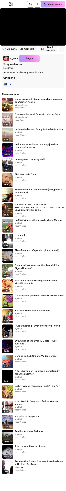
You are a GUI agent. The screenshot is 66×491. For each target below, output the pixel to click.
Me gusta (11, 48)
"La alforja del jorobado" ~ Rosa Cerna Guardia (39, 295)
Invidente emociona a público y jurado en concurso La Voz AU (37, 146)
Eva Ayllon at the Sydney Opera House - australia (36, 342)
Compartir (29, 48)
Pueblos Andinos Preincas (29, 431)
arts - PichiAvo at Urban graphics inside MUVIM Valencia (36, 282)
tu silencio (20, 235)
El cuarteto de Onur (25, 174)
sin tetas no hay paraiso (27, 416)
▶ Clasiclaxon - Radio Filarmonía (32, 310)
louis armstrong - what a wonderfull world (37, 325)
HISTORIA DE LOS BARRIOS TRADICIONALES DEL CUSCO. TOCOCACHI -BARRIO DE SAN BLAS (39, 207)
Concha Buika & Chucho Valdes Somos (36, 356)
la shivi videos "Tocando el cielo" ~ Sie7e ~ (37, 386)
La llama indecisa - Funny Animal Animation (39, 129)
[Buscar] (30, 4)
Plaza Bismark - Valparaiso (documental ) (37, 250)
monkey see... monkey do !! (30, 159)
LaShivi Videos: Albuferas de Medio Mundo (38, 220)
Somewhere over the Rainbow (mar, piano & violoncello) (38, 191)
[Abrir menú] (4, 4)
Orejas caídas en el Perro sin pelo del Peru (37, 114)
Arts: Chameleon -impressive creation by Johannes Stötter (37, 373)
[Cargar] (37, 4)
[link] (10, 58)
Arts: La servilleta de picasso (30, 446)
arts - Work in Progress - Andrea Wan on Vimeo (36, 403)
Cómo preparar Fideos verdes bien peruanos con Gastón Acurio (38, 101)
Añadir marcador (50, 49)
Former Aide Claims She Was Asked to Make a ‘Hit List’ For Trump (39, 463)
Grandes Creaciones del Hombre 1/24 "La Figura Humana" (37, 267)
